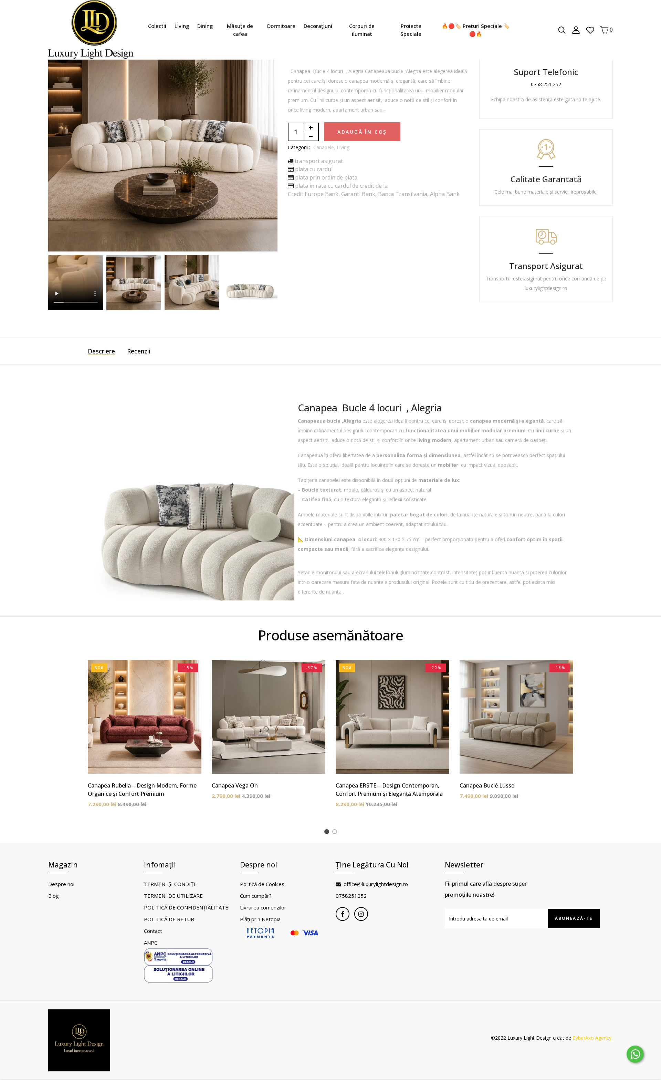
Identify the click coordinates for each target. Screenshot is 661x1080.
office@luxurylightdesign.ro (376, 884)
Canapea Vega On (235, 785)
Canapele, (325, 147)
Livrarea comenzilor (263, 907)
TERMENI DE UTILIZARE (173, 895)
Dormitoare (281, 25)
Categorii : (299, 147)
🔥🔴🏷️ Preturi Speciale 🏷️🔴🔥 (476, 29)
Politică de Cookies (262, 884)
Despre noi (61, 884)
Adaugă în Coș (362, 131)
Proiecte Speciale (410, 29)
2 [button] (336, 832)
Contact (153, 930)
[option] (162, 136)
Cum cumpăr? (256, 895)
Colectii (157, 25)
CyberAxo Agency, (593, 1038)
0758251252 (351, 895)
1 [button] (328, 832)
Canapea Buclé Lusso (487, 785)
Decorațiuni (318, 25)
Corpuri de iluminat (362, 29)
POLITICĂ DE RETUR (169, 919)
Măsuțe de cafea (240, 29)
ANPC (150, 942)
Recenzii (138, 351)
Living (182, 25)
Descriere (101, 351)
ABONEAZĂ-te (573, 918)
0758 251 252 (546, 84)
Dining (205, 25)
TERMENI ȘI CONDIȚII (170, 884)
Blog (53, 895)
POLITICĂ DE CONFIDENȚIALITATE (186, 907)
